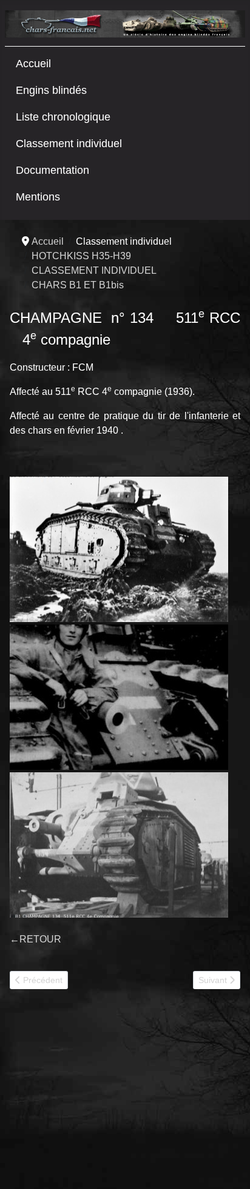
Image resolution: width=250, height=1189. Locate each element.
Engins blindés (51, 90)
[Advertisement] (100, 1094)
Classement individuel (69, 143)
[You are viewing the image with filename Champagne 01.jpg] (119, 549)
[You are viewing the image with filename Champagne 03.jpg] (119, 845)
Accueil (33, 64)
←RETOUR (35, 939)
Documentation (52, 170)
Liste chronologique (63, 117)
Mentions (38, 197)
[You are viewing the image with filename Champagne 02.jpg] (119, 697)
